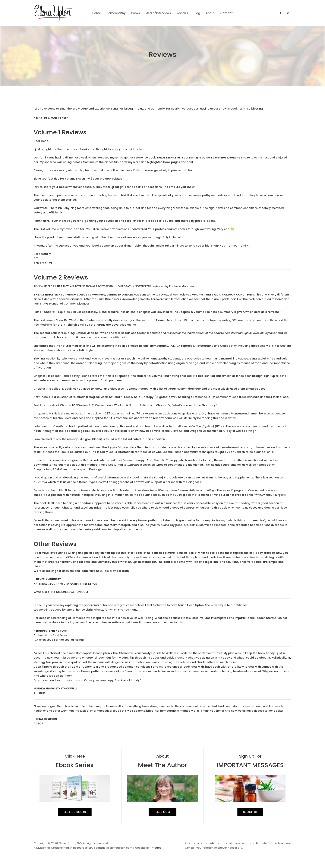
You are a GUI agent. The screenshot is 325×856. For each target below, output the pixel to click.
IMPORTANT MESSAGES (250, 765)
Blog (197, 13)
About (210, 13)
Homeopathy (116, 13)
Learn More (162, 812)
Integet (156, 848)
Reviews (182, 13)
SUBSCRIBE (250, 812)
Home (96, 13)
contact (226, 13)
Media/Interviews (158, 13)
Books (135, 13)
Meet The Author (162, 765)
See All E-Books (75, 812)
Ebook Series (75, 765)
